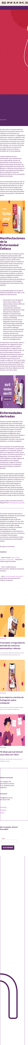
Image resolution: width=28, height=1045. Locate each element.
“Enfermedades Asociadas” (14, 576)
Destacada (3, 119)
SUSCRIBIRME (8, 847)
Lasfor (2, 812)
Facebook (3, 810)
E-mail (3, 838)
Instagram (3, 807)
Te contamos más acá (16, 503)
